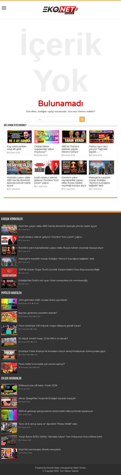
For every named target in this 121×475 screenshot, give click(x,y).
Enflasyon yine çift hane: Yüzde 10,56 (38, 385)
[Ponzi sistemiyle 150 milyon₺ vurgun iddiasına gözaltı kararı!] (9, 329)
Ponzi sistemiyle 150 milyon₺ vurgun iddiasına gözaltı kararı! (50, 325)
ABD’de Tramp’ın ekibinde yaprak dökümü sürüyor (70, 149)
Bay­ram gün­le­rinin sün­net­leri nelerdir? (38, 313)
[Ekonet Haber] (60, 9)
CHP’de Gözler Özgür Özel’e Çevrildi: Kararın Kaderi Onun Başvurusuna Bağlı (59, 269)
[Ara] (82, 119)
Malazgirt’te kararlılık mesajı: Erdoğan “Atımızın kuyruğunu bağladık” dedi (99, 181)
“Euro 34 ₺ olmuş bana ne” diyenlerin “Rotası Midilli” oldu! (48, 424)
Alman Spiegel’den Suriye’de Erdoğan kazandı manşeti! (47, 398)
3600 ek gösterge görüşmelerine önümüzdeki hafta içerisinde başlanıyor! (56, 411)
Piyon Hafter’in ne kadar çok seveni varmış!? (42, 364)
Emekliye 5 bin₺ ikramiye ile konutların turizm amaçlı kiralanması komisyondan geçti (62, 351)
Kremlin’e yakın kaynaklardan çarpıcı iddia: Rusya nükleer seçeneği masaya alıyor (74, 181)
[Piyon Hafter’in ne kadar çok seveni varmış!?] (9, 368)
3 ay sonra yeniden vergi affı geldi (16, 147)
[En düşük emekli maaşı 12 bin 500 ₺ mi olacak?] (9, 342)
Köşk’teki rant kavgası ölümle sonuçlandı (40, 449)
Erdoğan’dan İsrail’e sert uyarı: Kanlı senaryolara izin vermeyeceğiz (53, 280)
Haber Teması (79, 468)
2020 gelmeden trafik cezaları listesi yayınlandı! (43, 300)
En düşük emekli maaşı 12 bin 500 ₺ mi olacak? (43, 338)
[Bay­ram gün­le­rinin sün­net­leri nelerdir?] (9, 317)
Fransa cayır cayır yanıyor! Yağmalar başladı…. (98, 149)
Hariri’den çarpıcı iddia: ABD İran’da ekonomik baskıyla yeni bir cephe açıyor (19, 181)
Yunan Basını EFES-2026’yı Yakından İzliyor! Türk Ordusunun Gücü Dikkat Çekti (60, 436)
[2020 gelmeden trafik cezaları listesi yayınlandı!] (9, 304)
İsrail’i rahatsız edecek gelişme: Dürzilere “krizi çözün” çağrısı (46, 180)
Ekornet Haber (53, 468)
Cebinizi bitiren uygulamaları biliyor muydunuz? (44, 149)
